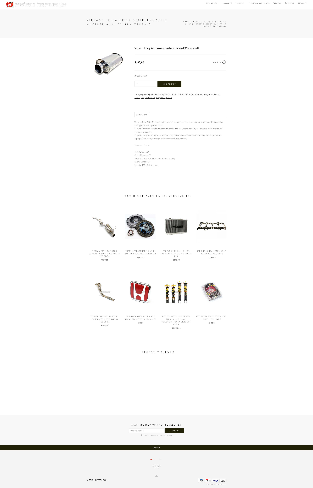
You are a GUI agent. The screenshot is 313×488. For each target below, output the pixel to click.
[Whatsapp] (159, 466)
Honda (196, 22)
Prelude (148, 97)
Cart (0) (291, 3)
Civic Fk (188, 94)
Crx (153, 97)
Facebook (227, 3)
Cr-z (142, 97)
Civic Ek (208, 22)
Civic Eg (161, 94)
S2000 (137, 97)
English (302, 3)
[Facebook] (223, 61)
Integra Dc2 (160, 97)
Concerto (199, 94)
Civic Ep (147, 94)
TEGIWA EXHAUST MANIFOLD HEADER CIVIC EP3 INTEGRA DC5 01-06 (105, 319)
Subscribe (174, 431)
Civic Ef (154, 94)
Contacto (240, 3)
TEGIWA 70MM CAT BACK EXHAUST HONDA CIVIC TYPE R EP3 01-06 (104, 253)
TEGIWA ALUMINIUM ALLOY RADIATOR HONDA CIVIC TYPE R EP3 (176, 253)
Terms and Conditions (259, 3)
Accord (217, 94)
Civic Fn (174, 94)
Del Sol (169, 97)
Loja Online (212, 3)
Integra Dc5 (208, 94)
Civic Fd (181, 94)
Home (186, 22)
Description (141, 114)
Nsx (193, 94)
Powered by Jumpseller (216, 484)
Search (278, 3)
